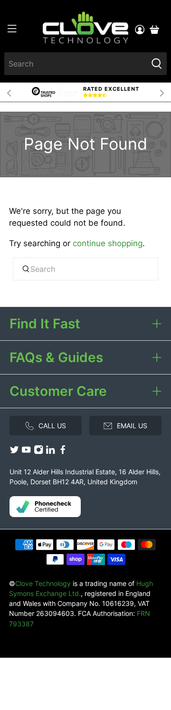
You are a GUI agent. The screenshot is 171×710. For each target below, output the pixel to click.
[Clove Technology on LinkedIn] (50, 452)
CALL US (52, 426)
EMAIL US (132, 426)
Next (162, 92)
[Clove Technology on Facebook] (62, 452)
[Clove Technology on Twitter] (14, 452)
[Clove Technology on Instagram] (38, 452)
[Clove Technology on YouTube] (26, 452)
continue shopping (107, 243)
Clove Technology (43, 583)
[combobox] (75, 63)
